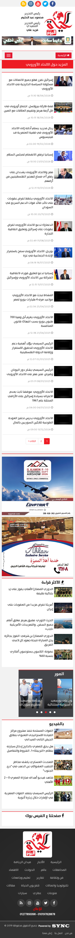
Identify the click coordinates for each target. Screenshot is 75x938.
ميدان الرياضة (22, 862)
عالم (44, 870)
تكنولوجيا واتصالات (57, 885)
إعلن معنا (47, 933)
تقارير (40, 878)
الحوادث (30, 870)
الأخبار (41, 862)
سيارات (22, 893)
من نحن (68, 933)
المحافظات (59, 870)
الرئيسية (62, 55)
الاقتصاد (14, 870)
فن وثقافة (57, 878)
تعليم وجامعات (21, 878)
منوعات (52, 893)
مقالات (11, 885)
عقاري (37, 893)
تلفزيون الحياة (30, 885)
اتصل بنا (58, 933)
